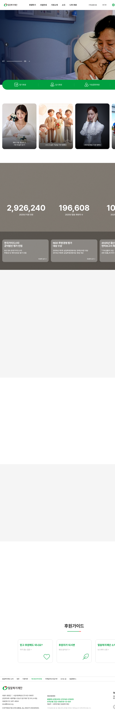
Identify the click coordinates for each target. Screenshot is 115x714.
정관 (18, 679)
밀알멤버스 (73, 679)
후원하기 (32, 5)
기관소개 (54, 5)
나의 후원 (73, 5)
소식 (63, 5)
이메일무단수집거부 (51, 679)
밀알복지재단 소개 (7, 679)
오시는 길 (63, 679)
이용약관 (25, 679)
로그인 (104, 5)
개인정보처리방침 (36, 679)
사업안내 (43, 5)
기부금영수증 (93, 5)
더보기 (74, 607)
